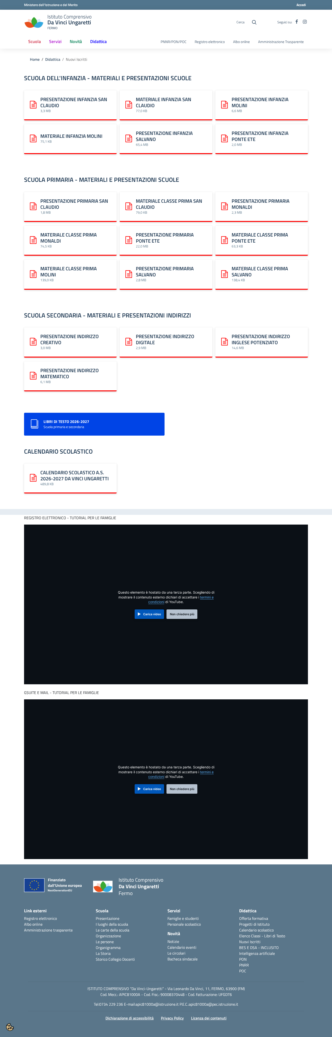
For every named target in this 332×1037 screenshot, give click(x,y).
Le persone (105, 942)
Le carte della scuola (112, 930)
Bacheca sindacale (182, 959)
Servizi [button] (55, 41)
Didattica (52, 59)
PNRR (244, 965)
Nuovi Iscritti (250, 942)
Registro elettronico (210, 41)
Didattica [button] (98, 41)
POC (242, 971)
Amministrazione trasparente (48, 930)
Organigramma (108, 947)
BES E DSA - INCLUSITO (259, 947)
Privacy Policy (172, 1018)
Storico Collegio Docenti (115, 959)
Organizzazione (108, 936)
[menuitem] (34, 42)
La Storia (103, 953)
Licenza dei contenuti (209, 1018)
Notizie (173, 941)
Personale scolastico (184, 924)
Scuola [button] (34, 41)
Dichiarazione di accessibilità (129, 1018)
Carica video (152, 614)
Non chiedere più (182, 614)
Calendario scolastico (256, 930)
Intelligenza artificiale (257, 953)
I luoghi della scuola (112, 924)
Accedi (301, 4)
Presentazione (107, 918)
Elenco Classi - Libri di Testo (262, 936)
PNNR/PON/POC (173, 41)
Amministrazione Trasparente (281, 41)
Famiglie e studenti (183, 918)
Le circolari (176, 953)
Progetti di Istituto (254, 924)
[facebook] (296, 22)
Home (35, 59)
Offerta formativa (253, 918)
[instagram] (305, 22)
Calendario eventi (181, 947)
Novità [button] (76, 41)
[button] (10, 1027)
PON (243, 959)
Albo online (241, 41)
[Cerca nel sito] (254, 22)
